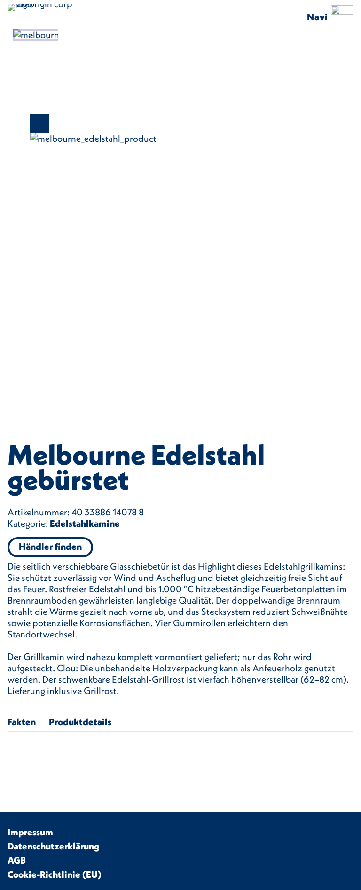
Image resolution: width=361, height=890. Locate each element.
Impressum (30, 832)
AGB (17, 860)
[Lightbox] (180, 123)
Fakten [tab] (22, 721)
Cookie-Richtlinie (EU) (55, 874)
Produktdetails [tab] (80, 721)
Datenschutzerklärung (53, 846)
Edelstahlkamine (85, 523)
